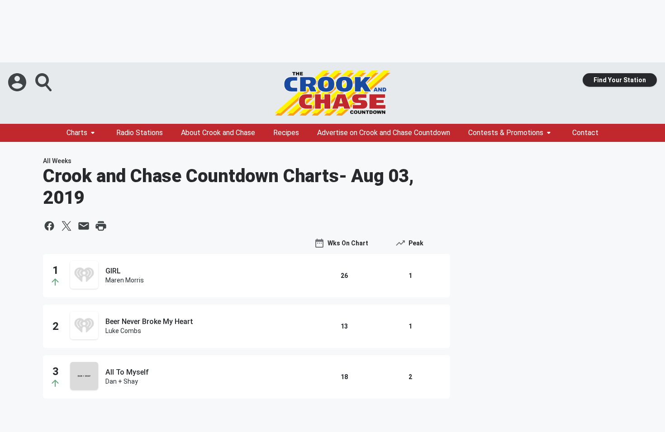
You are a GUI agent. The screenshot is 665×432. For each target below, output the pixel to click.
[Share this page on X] (66, 226)
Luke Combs (123, 330)
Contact (585, 132)
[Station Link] (332, 93)
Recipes (286, 132)
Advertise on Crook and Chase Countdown (383, 132)
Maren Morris (124, 280)
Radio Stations (139, 132)
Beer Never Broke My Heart (149, 321)
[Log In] (18, 82)
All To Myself (127, 372)
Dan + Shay (121, 381)
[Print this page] (101, 226)
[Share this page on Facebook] (49, 226)
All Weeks (57, 160)
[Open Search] (44, 82)
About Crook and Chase (218, 132)
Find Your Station (620, 80)
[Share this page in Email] (83, 226)
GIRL (113, 271)
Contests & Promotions (505, 132)
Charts (76, 132)
